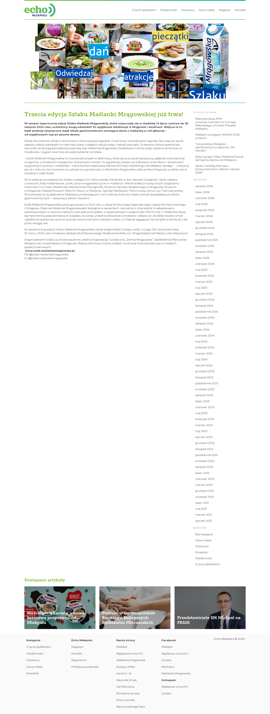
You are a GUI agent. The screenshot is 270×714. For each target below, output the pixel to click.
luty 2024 (201, 359)
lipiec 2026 (202, 192)
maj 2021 (201, 508)
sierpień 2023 (204, 395)
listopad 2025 (204, 234)
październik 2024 (206, 311)
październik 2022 (206, 455)
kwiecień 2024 (204, 347)
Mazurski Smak (126, 680)
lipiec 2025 (202, 257)
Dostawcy (188, 10)
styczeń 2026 (204, 222)
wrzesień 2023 (204, 389)
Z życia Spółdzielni (144, 10)
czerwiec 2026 (205, 198)
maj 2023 (201, 413)
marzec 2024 (204, 353)
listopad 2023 (204, 377)
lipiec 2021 (202, 502)
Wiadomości (168, 10)
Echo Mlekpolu (81, 640)
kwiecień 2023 (204, 419)
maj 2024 (201, 341)
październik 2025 (206, 239)
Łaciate (166, 660)
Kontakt (240, 10)
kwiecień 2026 (204, 210)
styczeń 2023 (203, 437)
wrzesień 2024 (205, 317)
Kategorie (33, 640)
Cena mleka (206, 10)
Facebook (169, 640)
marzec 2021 (203, 514)
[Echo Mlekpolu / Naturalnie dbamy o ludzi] (40, 10)
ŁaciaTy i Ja (123, 673)
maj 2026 (201, 204)
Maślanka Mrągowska (130, 660)
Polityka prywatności (85, 666)
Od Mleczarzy (125, 686)
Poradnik (201, 552)
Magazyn (225, 10)
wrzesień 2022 (204, 461)
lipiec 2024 (202, 329)
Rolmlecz (168, 666)
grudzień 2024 (205, 299)
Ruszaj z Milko (125, 666)
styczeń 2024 (204, 365)
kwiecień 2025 (204, 275)
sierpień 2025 (204, 251)
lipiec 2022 (202, 473)
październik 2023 (206, 383)
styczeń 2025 (203, 293)
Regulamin (79, 660)
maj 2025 (201, 269)
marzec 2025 (204, 281)
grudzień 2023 (205, 371)
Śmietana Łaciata (128, 693)
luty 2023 (201, 431)
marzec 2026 (204, 216)
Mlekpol (121, 646)
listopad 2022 (204, 449)
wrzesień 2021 (204, 496)
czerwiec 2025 (204, 263)
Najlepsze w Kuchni (129, 653)
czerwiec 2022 (204, 478)
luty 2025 (201, 287)
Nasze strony (125, 640)
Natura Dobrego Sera (130, 706)
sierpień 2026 (204, 186)
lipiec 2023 (202, 401)
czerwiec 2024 (205, 335)
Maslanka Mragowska (176, 673)
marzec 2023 (204, 425)
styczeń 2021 (203, 520)
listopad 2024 (204, 305)
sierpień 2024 (204, 323)
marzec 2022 (204, 484)
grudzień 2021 (204, 490)
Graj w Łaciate (125, 700)
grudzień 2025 (205, 227)
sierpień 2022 (204, 466)
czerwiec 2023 (204, 407)
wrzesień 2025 (204, 245)
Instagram (169, 680)
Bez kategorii (204, 534)
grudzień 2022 (205, 443)
